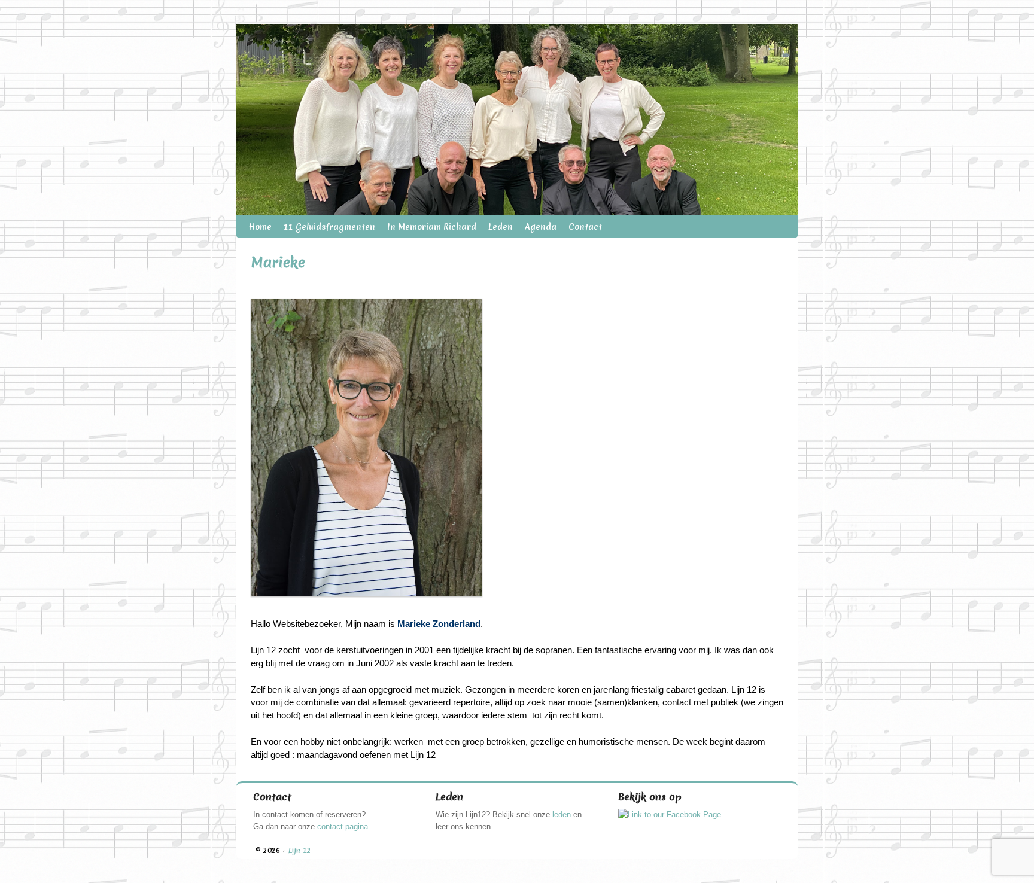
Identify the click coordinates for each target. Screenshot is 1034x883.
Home (260, 227)
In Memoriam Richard (431, 227)
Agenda (540, 227)
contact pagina (342, 826)
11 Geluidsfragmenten (329, 227)
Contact (585, 227)
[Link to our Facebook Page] (669, 814)
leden (561, 814)
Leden (500, 227)
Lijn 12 (299, 850)
